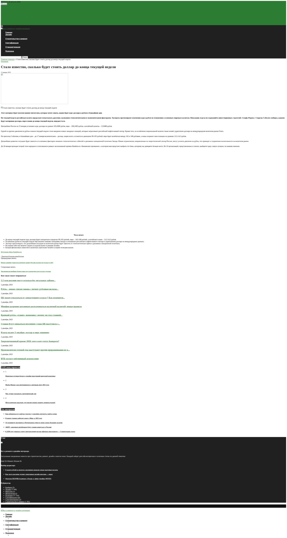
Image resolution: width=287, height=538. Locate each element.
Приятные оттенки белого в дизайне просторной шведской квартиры (30, 376)
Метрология (11, 493)
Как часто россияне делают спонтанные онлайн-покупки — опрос (29, 474)
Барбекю (9, 487)
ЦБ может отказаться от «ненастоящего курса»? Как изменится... (26, 12)
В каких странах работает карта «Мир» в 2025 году (23, 418)
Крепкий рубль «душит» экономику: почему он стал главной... (25, 14)
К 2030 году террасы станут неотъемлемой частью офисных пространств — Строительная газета (40, 431)
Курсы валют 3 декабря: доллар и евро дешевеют (19, 18)
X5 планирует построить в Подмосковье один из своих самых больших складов (33, 423)
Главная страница (7, 59)
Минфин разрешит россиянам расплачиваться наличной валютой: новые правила (32, 10)
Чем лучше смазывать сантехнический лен (20, 394)
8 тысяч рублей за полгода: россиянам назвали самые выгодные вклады (31, 470)
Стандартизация (12, 47)
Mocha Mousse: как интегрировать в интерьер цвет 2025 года (27, 385)
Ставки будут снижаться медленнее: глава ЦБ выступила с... (24, 16)
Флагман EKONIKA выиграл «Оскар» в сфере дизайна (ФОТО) (28, 479)
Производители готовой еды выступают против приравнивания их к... (35, 350)
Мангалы (10, 491)
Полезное (9, 51)
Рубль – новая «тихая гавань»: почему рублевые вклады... (23, 6)
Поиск (25, 57)
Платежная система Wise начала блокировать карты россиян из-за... (26, 24)
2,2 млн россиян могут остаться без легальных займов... (22, 8)
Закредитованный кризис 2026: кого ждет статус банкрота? (23, 20)
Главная (8, 32)
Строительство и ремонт (16, 39)
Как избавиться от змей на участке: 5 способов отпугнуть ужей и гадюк (31, 414)
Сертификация (11, 43)
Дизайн (8, 35)
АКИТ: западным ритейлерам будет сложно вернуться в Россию (28, 427)
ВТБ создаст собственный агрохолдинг (20, 358)
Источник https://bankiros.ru (11, 252)
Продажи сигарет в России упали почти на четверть (21, 22)
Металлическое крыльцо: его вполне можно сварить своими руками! (30, 402)
